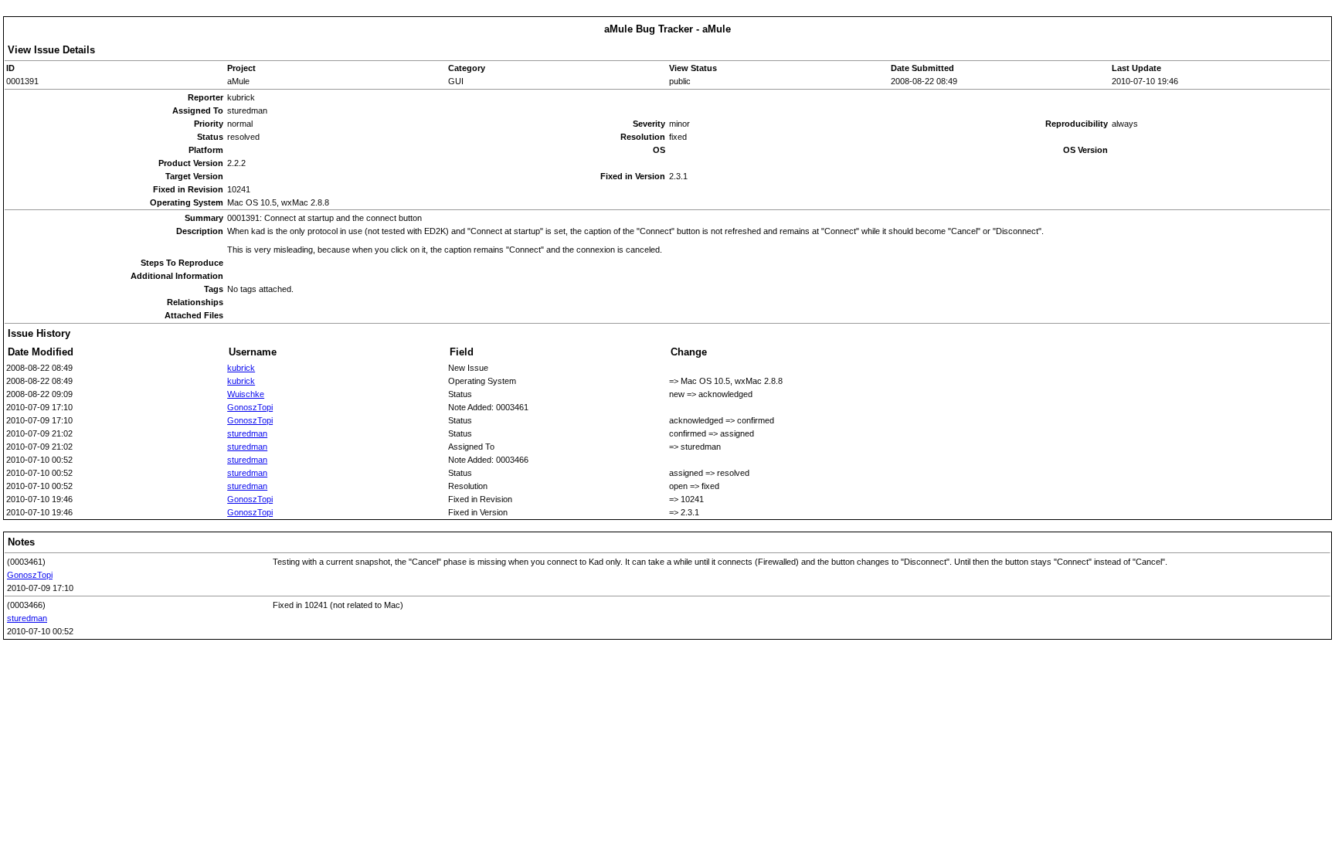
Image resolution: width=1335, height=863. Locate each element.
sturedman (247, 433)
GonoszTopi (250, 407)
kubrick (241, 367)
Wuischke (245, 394)
